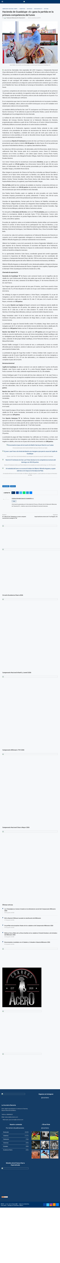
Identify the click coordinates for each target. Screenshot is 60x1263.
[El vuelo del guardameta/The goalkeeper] (54, 1135)
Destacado (15, 1132)
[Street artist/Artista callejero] (54, 1145)
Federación (15, 1139)
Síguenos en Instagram (46, 1094)
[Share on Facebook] (17, 492)
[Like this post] (13, 492)
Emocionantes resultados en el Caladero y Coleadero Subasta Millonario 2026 (27, 942)
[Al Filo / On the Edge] (35, 1145)
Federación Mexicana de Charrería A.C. (23, 498)
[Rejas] (45, 1135)
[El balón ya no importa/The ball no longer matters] (35, 1135)
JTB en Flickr (46, 1124)
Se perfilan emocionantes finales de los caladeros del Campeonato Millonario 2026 (28, 925)
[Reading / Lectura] (45, 1145)
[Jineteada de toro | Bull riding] (54, 1154)
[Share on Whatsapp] (24, 492)
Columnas (15, 1143)
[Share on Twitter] (20, 492)
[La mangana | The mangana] (35, 1154)
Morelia (13, 486)
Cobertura (15, 1135)
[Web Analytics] (5, 1197)
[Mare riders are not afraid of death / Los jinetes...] (45, 1154)
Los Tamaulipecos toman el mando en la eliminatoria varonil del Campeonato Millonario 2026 (30, 909)
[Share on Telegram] (27, 492)
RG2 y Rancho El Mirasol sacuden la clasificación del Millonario (22, 918)
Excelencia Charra (15, 1150)
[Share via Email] (30, 492)
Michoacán (5, 486)
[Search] (57, 1)
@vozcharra (45, 1097)
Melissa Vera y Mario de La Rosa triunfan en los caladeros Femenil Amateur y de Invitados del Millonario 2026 (30, 934)
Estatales (15, 1146)
